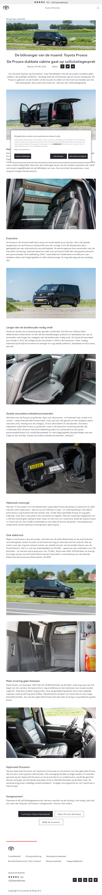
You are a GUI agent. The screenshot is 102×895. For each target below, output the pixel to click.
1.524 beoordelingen (59, 2)
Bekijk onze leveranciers (22, 149)
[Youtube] (90, 880)
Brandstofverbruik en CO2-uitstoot (24, 860)
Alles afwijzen (58, 156)
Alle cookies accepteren (78, 156)
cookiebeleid (56, 144)
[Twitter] (68, 66)
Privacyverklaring (33, 856)
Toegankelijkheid (74, 860)
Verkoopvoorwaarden (56, 856)
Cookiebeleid (14, 856)
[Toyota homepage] (6, 8)
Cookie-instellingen (23, 156)
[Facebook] (62, 66)
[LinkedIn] (73, 66)
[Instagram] (80, 880)
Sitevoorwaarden (54, 860)
